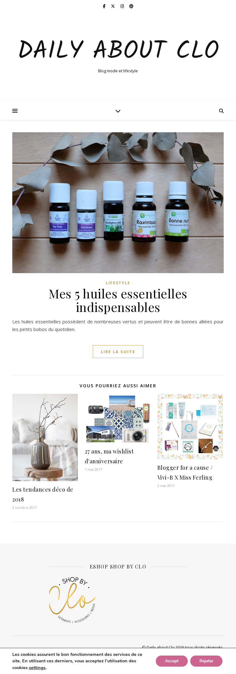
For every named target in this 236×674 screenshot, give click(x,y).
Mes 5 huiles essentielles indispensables (118, 300)
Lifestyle (118, 282)
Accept (172, 661)
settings (37, 667)
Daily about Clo (118, 51)
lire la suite (118, 351)
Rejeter (206, 661)
